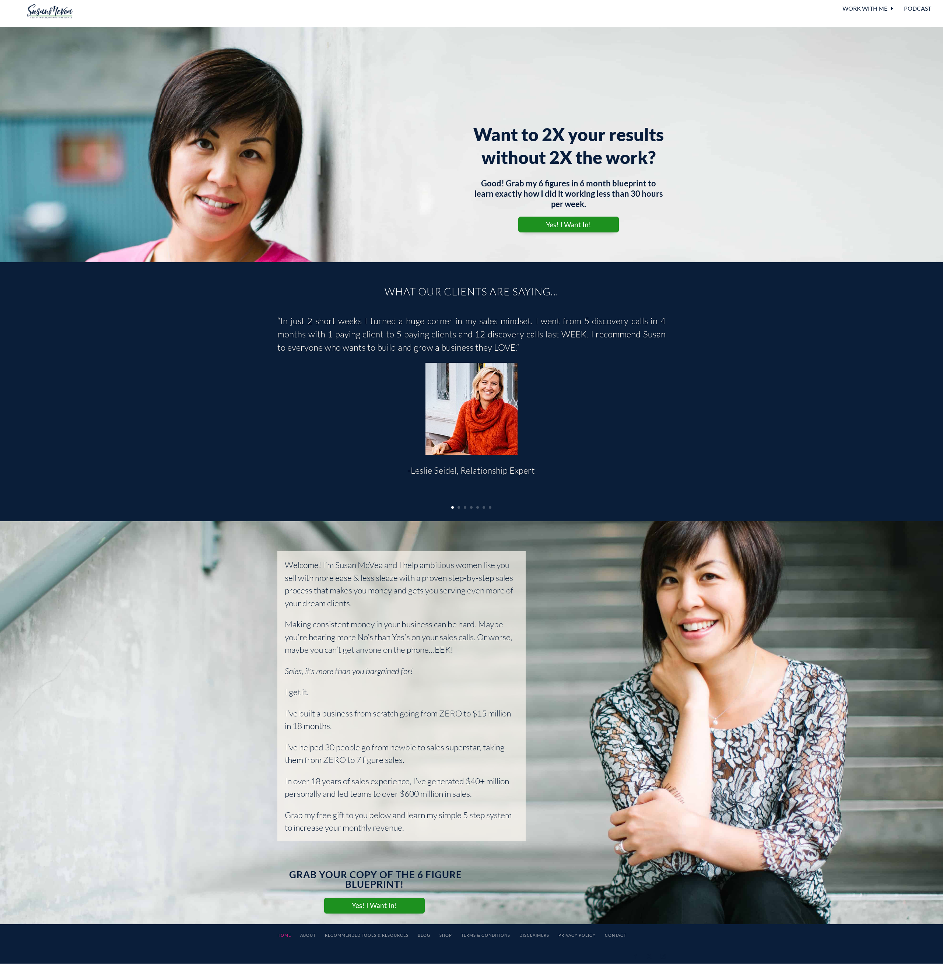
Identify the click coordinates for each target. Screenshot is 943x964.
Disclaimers (534, 935)
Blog (424, 935)
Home (284, 935)
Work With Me (864, 9)
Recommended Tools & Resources (367, 935)
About (308, 935)
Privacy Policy (577, 935)
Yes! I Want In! (568, 224)
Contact (615, 935)
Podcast (917, 9)
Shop (445, 935)
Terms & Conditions (485, 935)
